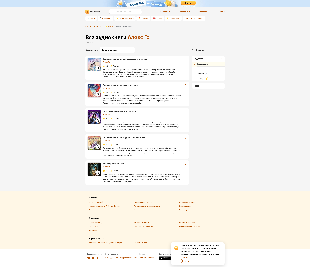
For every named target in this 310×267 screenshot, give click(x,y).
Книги (92, 18)
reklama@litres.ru (147, 258)
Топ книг (158, 18)
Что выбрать (164, 12)
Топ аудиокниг (174, 18)
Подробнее (185, 257)
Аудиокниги (106, 18)
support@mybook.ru (128, 258)
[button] (208, 59)
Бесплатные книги (126, 18)
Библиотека (185, 12)
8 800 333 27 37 (111, 258)
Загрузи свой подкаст (194, 18)
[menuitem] (208, 68)
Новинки (144, 18)
